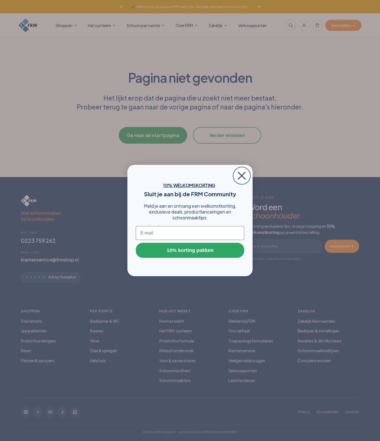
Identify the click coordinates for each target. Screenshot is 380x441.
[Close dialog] (241, 175)
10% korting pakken (190, 250)
